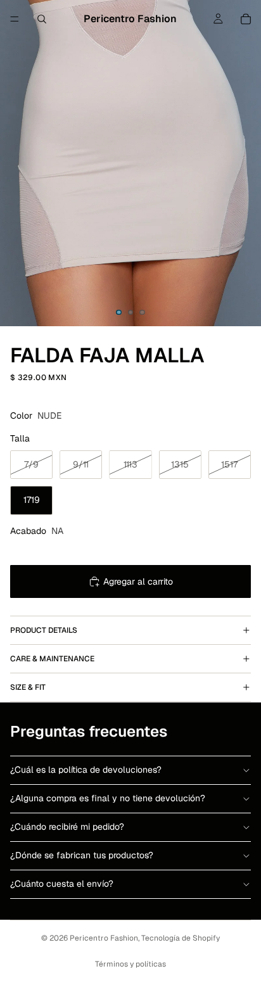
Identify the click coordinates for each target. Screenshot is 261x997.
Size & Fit (28, 687)
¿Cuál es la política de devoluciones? (86, 769)
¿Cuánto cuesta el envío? (61, 883)
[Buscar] (42, 19)
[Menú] (14, 19)
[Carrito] (246, 19)
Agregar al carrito (138, 581)
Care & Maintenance (52, 659)
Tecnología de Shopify (180, 938)
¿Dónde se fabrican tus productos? (81, 855)
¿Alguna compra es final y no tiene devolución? (107, 798)
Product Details (43, 630)
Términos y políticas (130, 964)
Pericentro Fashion (104, 938)
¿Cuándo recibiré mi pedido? (67, 826)
